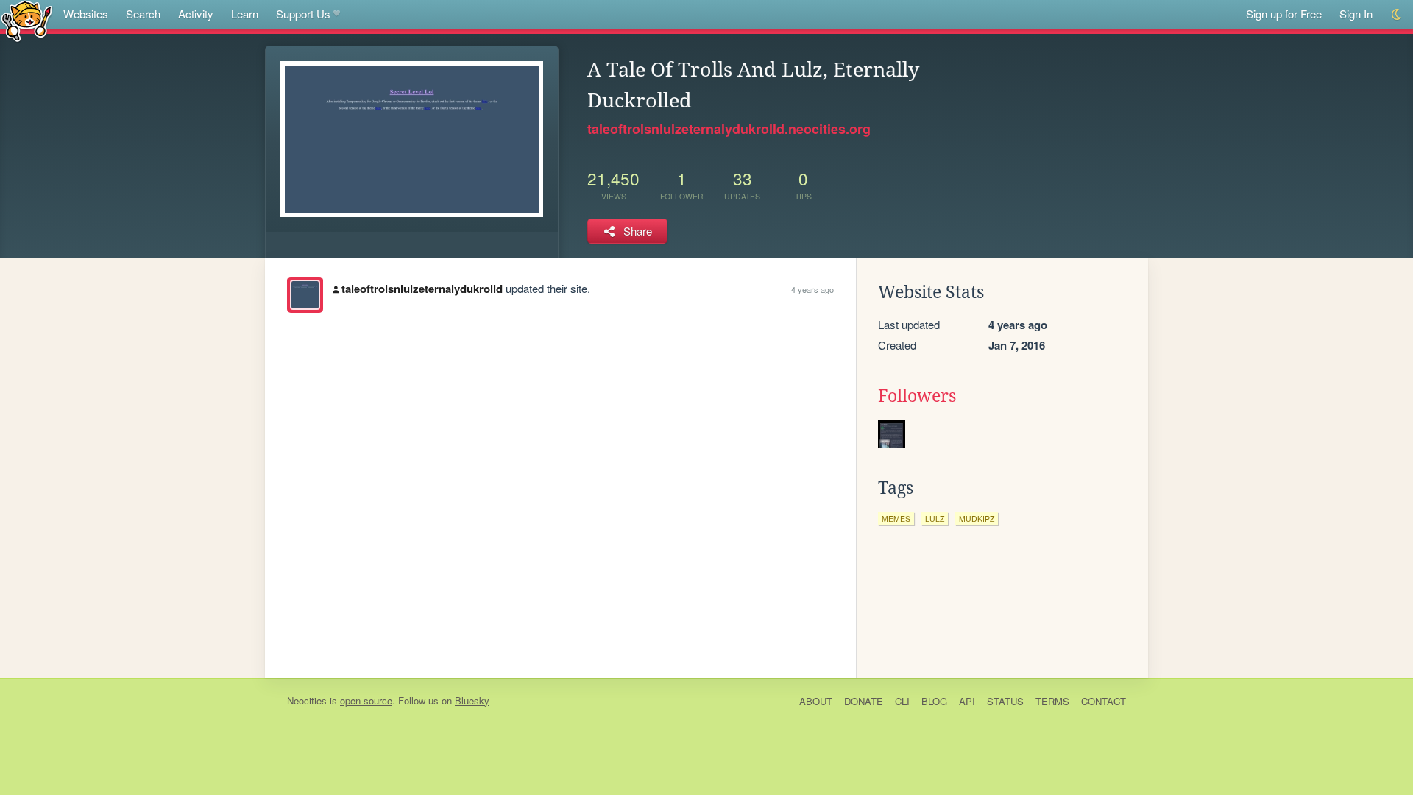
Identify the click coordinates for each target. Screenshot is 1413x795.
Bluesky (472, 700)
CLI (902, 701)
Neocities (307, 700)
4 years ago (812, 289)
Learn (244, 13)
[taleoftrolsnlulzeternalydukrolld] (305, 295)
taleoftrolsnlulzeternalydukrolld (422, 288)
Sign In (1356, 13)
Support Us (303, 13)
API (967, 701)
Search (143, 13)
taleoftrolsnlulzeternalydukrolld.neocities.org (729, 128)
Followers (917, 396)
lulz (934, 518)
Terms (1052, 701)
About (815, 701)
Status (1005, 701)
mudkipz (976, 518)
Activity (195, 13)
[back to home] (27, 20)
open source (366, 700)
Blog (934, 701)
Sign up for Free (1284, 13)
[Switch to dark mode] (1397, 14)
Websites (85, 13)
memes (896, 518)
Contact (1103, 701)
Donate (863, 701)
